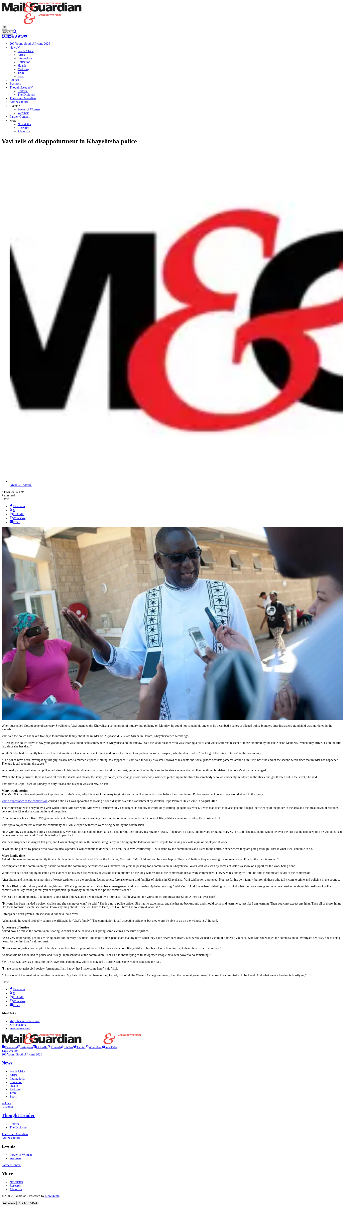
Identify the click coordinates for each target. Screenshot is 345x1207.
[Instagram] (6, 36)
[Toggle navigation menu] (4, 27)
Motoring (15, 1089)
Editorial (15, 1123)
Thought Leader (18, 1115)
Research (15, 1185)
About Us (16, 1189)
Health (14, 1085)
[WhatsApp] (22, 36)
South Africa (18, 1071)
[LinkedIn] (9, 36)
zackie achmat (18, 1024)
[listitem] (9, 1047)
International (17, 1078)
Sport (13, 1096)
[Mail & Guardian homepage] (172, 13)
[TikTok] (16, 36)
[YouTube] (25, 36)
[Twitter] (19, 36)
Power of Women (21, 1154)
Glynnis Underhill (21, 485)
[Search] (15, 32)
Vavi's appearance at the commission (25, 801)
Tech (13, 1093)
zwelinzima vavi (20, 1028)
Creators (13, 1050)
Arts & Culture (11, 1137)
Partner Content (11, 1165)
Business (7, 1107)
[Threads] (12, 36)
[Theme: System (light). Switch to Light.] (7, 32)
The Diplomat (18, 1127)
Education (16, 1082)
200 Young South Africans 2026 (22, 1054)
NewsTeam (52, 1196)
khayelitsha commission (25, 1021)
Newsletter (16, 1182)
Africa (14, 1075)
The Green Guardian (15, 1134)
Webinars (15, 1158)
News (7, 1062)
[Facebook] (3, 36)
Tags (5, 1050)
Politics (6, 1103)
